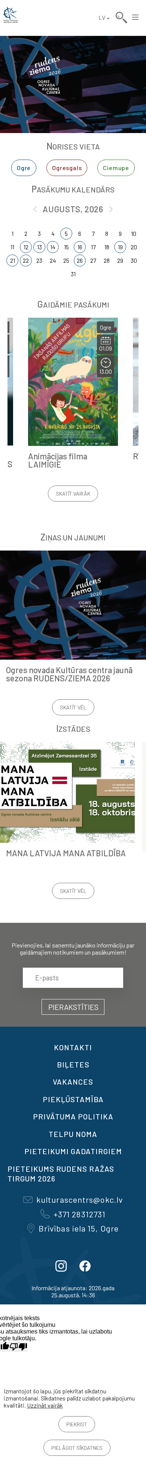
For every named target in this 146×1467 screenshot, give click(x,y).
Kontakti (73, 1047)
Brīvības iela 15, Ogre (79, 1228)
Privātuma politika (73, 1116)
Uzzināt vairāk (45, 1405)
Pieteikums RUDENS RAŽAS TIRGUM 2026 (60, 1173)
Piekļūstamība (73, 1099)
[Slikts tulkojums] (18, 1347)
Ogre (24, 167)
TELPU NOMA (73, 1133)
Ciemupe (116, 167)
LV (101, 17)
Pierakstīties (73, 1006)
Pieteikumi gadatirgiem (73, 1151)
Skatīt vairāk (73, 493)
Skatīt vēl (73, 707)
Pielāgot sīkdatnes (77, 1448)
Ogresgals (67, 167)
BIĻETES (73, 1064)
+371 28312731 (80, 1214)
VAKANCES (73, 1081)
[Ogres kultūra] (10, 17)
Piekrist (76, 1424)
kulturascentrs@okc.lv (79, 1199)
